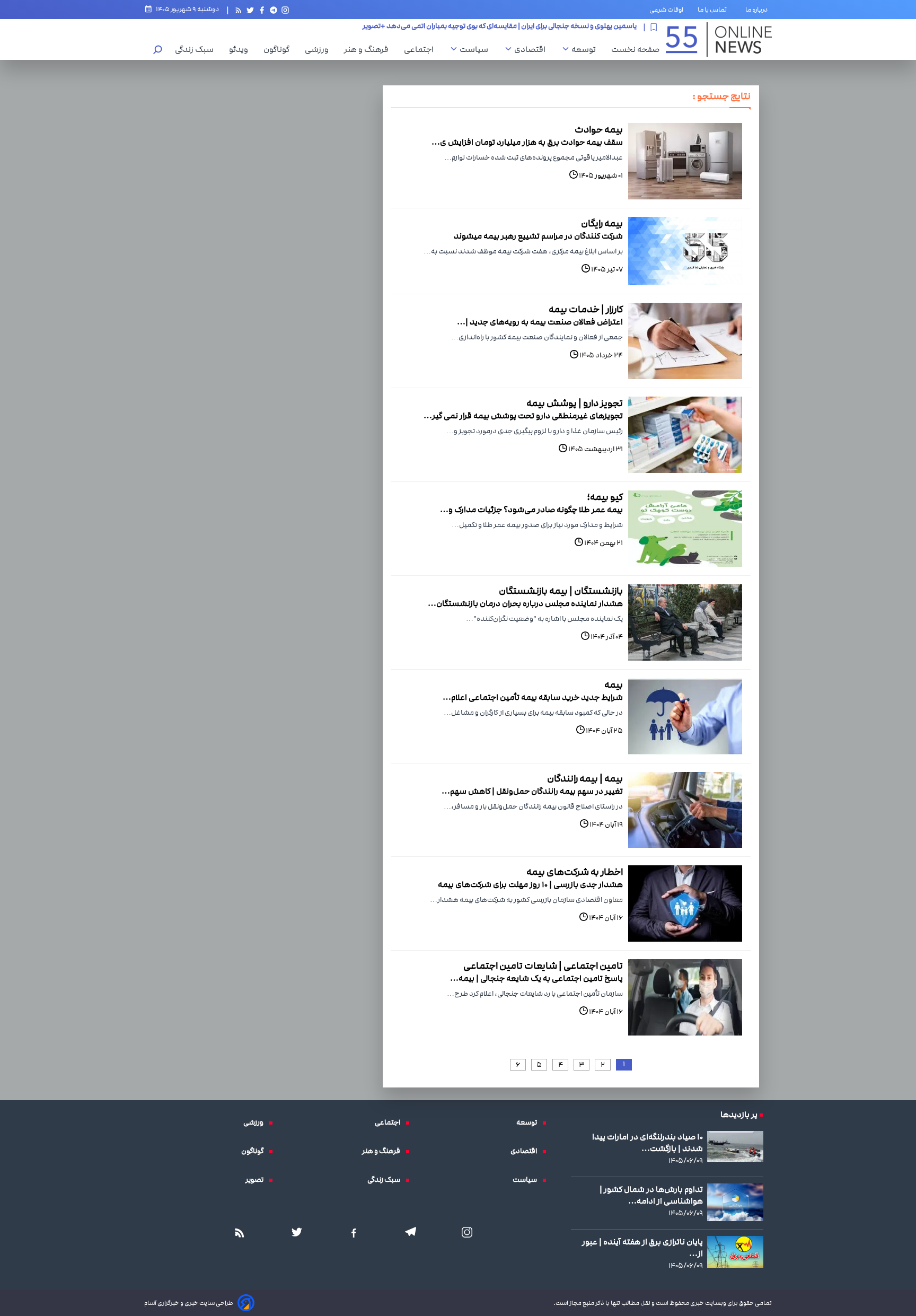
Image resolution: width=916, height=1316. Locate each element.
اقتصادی (532, 49)
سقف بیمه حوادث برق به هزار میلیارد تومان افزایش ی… (527, 142)
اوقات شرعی (666, 9)
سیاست (477, 49)
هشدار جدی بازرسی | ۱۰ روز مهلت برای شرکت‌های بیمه (530, 884)
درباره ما (758, 9)
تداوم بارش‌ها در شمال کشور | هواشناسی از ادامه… (651, 1195)
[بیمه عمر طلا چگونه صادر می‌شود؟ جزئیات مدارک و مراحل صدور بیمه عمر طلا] (685, 528)
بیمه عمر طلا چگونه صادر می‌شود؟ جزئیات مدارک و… (531, 509)
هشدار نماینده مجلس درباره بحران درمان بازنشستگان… (525, 603)
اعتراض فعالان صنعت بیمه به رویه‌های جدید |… (540, 322)
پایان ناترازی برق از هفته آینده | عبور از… (642, 1247)
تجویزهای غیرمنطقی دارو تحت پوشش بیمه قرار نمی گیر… (523, 416)
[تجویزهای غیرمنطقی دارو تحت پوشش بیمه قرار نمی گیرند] (685, 435)
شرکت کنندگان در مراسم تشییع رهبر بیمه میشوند (538, 236)
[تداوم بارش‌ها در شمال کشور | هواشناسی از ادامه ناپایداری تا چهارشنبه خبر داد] (735, 1202)
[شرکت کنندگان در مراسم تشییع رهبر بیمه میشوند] (685, 251)
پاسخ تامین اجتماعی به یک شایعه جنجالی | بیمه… (536, 978)
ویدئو (241, 49)
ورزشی (319, 49)
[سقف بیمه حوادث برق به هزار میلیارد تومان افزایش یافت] (685, 161)
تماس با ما (714, 9)
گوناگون (279, 49)
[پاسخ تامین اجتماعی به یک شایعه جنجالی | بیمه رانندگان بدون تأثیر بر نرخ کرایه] (685, 997)
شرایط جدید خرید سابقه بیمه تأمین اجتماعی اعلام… (533, 697)
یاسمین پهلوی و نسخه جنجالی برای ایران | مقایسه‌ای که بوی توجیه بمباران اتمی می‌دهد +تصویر (500, 27)
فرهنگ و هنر (369, 49)
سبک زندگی (197, 49)
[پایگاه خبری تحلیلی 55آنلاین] (719, 39)
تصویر (257, 1179)
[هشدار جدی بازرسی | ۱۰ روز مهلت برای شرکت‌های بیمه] (685, 903)
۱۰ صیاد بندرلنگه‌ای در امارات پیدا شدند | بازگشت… (647, 1142)
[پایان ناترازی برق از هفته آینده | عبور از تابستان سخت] (735, 1251)
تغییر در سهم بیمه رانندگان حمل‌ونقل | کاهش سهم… (532, 791)
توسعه (586, 49)
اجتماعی (421, 49)
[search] (158, 50)
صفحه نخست (635, 49)
